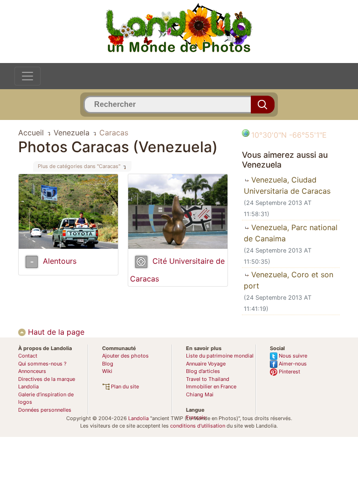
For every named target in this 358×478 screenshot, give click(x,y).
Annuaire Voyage (206, 363)
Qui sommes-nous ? (42, 363)
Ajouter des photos (125, 355)
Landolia (138, 418)
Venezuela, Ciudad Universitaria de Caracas (287, 185)
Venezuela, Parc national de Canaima (290, 233)
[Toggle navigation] (27, 76)
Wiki (107, 371)
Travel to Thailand (207, 379)
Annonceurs (32, 371)
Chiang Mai (199, 394)
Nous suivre (292, 355)
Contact (27, 355)
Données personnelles (44, 410)
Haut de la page (55, 332)
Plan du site (124, 386)
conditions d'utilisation (197, 425)
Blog (107, 363)
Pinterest (288, 371)
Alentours (59, 261)
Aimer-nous (292, 363)
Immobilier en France (211, 386)
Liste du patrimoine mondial (220, 355)
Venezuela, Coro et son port (288, 280)
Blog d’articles (203, 371)
